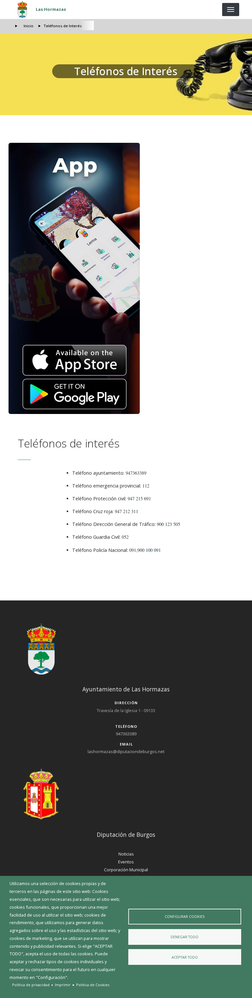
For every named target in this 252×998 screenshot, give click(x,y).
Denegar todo (185, 936)
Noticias (126, 854)
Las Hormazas (51, 9)
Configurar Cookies (184, 916)
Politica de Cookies (92, 984)
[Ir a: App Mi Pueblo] (126, 278)
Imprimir (63, 984)
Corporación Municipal (126, 870)
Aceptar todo (185, 957)
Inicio (28, 25)
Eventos (126, 862)
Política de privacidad (31, 984)
